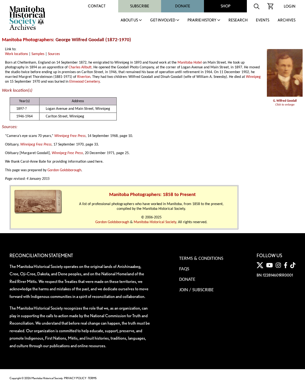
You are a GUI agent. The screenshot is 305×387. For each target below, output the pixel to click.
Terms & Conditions (201, 258)
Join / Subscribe (196, 290)
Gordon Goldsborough (64, 170)
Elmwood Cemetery (84, 82)
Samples (37, 54)
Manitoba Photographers (27, 39)
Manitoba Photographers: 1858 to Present (152, 194)
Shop (225, 6)
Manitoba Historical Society (155, 222)
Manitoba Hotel (190, 63)
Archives (286, 20)
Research (238, 20)
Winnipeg (253, 77)
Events (262, 20)
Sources (54, 54)
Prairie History (202, 20)
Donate (182, 6)
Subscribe (139, 6)
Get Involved (162, 20)
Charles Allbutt (80, 67)
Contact (97, 6)
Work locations (16, 54)
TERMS (92, 378)
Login (289, 6)
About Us (129, 20)
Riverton (83, 77)
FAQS (184, 269)
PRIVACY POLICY (75, 378)
